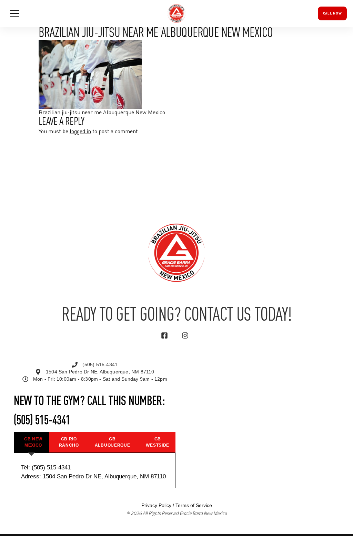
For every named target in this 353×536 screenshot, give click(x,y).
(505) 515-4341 (42, 421)
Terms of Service (193, 505)
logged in (80, 132)
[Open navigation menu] (14, 13)
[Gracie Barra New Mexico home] (176, 13)
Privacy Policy (156, 505)
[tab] (31, 442)
